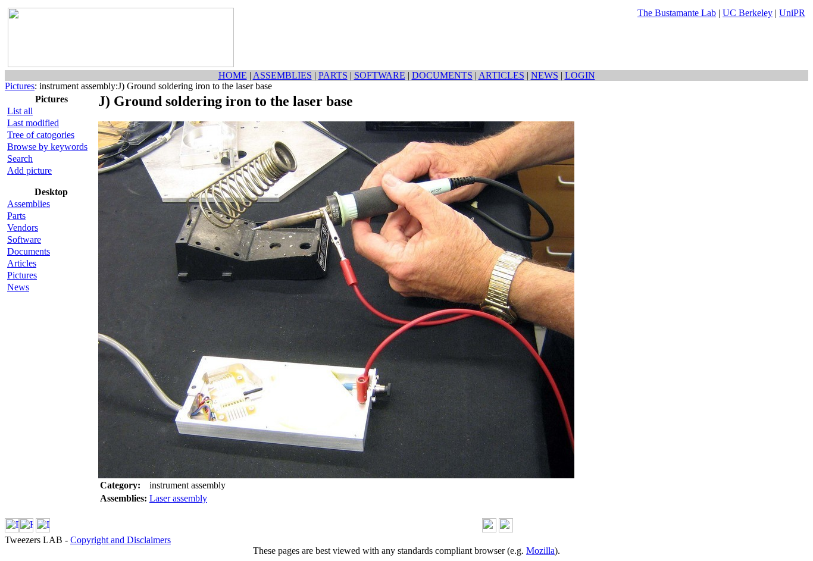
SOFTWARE (379, 75)
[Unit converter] (506, 529)
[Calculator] (489, 529)
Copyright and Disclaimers (120, 540)
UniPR (792, 13)
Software (24, 239)
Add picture (29, 170)
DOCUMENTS (442, 75)
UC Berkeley (748, 13)
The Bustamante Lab (676, 13)
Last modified (33, 123)
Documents (28, 251)
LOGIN (580, 75)
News (18, 287)
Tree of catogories (40, 135)
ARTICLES (501, 75)
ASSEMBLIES (282, 75)
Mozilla (540, 551)
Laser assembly (178, 498)
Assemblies (28, 204)
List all (20, 111)
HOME (232, 75)
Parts (16, 216)
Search (20, 158)
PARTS (333, 75)
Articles (21, 263)
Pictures (20, 86)
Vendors (22, 227)
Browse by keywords (47, 147)
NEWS (544, 75)
